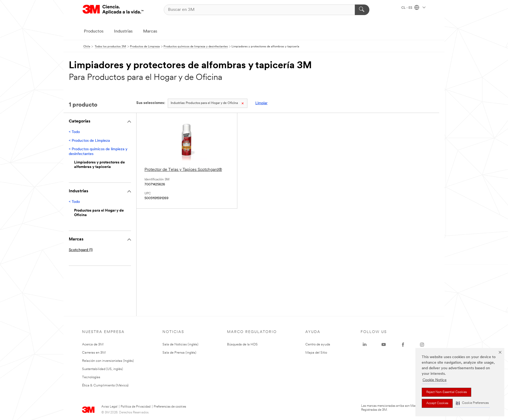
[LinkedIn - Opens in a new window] (365, 345)
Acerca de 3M (92, 344)
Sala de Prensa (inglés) (179, 352)
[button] (472, 403)
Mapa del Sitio (316, 352)
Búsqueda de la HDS (242, 344)
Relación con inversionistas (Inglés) (108, 361)
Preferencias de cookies (170, 406)
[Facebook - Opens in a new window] (403, 345)
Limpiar (261, 103)
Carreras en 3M (94, 352)
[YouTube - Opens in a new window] (384, 345)
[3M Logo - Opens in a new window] (113, 9)
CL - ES (407, 8)
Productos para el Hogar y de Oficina (204, 103)
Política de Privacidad (136, 406)
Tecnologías (91, 377)
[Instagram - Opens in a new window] (422, 345)
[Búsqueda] (362, 9)
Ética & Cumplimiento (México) (105, 385)
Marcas (150, 31)
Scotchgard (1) (81, 250)
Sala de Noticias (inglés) (180, 344)
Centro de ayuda (317, 344)
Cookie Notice (435, 380)
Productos (93, 31)
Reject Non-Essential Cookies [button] (446, 392)
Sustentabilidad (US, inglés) (102, 369)
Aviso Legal (109, 406)
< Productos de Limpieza (89, 141)
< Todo (74, 132)
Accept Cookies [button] (437, 403)
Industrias (123, 31)
